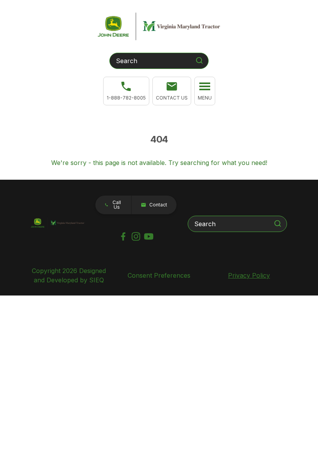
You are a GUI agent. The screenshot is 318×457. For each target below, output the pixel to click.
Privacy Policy (249, 275)
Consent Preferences (159, 275)
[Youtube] (149, 236)
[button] (171, 91)
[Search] (199, 60)
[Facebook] (123, 236)
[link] (126, 91)
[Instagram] (136, 236)
